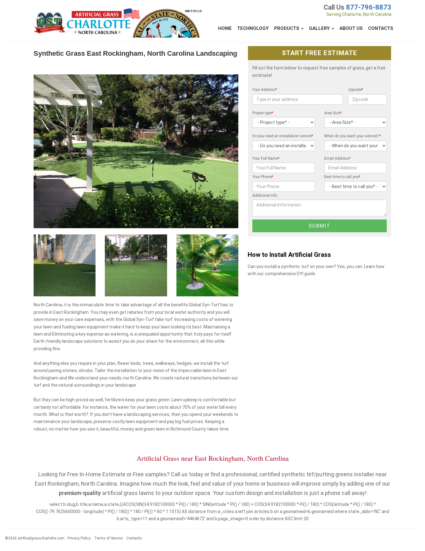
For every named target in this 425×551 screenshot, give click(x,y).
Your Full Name (265, 158)
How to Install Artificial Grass (289, 254)
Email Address (337, 158)
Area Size (333, 113)
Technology (253, 28)
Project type (262, 113)
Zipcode (355, 89)
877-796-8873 (368, 7)
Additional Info (264, 195)
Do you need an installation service (282, 136)
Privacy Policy (79, 538)
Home (225, 28)
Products (287, 28)
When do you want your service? (352, 136)
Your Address (264, 89)
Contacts (380, 28)
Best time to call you (342, 177)
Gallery (320, 28)
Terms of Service (108, 538)
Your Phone (262, 177)
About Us (351, 28)
